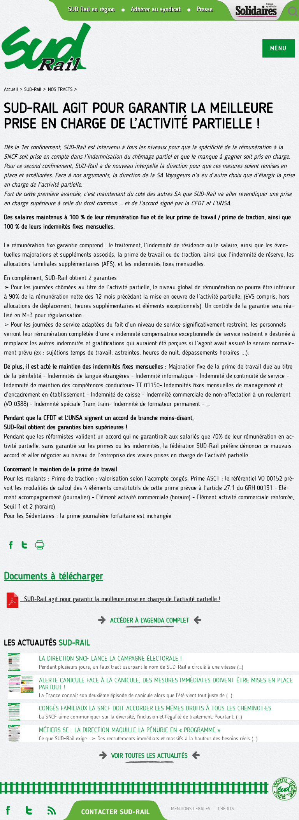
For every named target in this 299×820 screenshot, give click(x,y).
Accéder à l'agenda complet (149, 620)
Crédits (226, 808)
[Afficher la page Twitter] (29, 808)
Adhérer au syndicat (156, 9)
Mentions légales (190, 808)
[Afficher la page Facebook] (7, 808)
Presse (205, 9)
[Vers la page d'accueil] (46, 48)
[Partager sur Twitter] (24, 542)
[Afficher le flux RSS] (51, 808)
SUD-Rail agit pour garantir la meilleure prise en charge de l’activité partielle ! (120, 599)
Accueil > (14, 89)
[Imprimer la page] (40, 542)
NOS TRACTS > (62, 89)
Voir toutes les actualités (149, 755)
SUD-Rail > (35, 89)
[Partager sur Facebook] (10, 542)
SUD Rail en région (91, 9)
